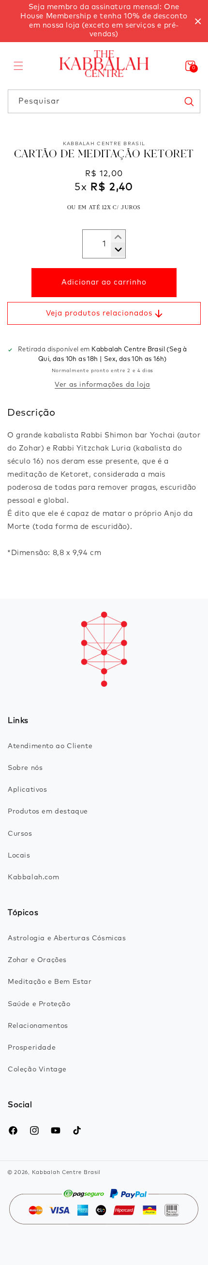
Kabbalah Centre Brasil (66, 1172)
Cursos (20, 833)
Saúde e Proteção (39, 1004)
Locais (19, 855)
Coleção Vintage (37, 1069)
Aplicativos (27, 789)
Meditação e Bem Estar (50, 982)
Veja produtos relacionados (99, 313)
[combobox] (104, 101)
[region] (104, 21)
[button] (18, 65)
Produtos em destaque (48, 811)
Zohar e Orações (37, 960)
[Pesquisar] (188, 101)
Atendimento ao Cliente (50, 746)
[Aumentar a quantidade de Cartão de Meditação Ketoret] (114, 249)
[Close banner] (198, 21)
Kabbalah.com (33, 877)
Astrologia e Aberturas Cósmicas (67, 938)
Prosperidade (32, 1047)
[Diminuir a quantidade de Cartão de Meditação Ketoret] (114, 237)
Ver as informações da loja (102, 384)
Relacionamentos (38, 1026)
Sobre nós (25, 768)
